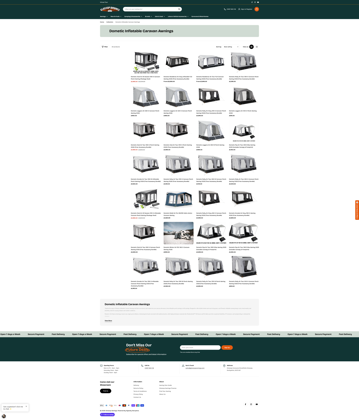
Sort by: (218, 47)
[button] (357, 210)
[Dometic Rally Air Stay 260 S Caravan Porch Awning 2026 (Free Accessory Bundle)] (211, 199)
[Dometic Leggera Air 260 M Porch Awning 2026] (211, 131)
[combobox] (152, 9)
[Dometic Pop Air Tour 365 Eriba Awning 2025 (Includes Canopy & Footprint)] (211, 233)
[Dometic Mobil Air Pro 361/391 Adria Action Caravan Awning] (179, 199)
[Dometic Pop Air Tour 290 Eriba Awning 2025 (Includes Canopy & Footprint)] (244, 131)
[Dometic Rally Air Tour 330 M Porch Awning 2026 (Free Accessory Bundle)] (211, 267)
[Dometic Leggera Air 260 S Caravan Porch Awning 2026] (146, 96)
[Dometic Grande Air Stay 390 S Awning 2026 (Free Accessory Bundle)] (244, 199)
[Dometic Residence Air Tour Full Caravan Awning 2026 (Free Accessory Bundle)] (211, 62)
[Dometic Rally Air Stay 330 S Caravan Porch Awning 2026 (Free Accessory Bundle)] (211, 96)
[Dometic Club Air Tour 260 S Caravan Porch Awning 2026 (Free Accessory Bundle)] (146, 233)
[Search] (179, 9)
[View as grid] (251, 47)
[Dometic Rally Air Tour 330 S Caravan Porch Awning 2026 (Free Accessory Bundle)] (179, 165)
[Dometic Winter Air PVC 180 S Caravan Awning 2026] (179, 233)
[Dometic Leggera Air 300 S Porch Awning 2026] (244, 96)
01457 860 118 (149, 368)
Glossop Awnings (111, 411)
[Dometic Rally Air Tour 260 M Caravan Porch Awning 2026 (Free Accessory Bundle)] (211, 165)
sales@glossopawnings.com (195, 368)
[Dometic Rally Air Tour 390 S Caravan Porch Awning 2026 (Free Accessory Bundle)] (244, 62)
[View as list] (256, 47)
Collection (109, 22)
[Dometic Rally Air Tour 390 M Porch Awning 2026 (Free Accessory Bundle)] (179, 267)
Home (102, 22)
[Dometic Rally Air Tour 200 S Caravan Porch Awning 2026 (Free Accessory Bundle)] (244, 267)
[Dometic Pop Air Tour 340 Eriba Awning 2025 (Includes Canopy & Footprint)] (244, 233)
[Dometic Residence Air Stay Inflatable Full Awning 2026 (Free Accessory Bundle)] (179, 62)
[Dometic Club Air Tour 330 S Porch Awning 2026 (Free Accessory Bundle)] (179, 131)
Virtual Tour (104, 2)
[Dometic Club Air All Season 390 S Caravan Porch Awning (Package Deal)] (146, 62)
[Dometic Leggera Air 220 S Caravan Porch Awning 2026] (179, 96)
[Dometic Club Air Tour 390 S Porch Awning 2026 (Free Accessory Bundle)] (146, 131)
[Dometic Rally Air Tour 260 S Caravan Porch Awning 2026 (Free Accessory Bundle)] (244, 165)
